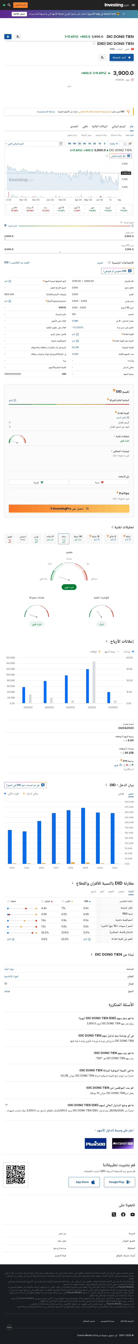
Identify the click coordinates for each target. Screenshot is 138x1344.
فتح (85, 938)
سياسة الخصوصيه (107, 1321)
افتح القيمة (12, 225)
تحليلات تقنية (124, 527)
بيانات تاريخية (101, 135)
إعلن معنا (62, 1240)
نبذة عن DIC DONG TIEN (114, 954)
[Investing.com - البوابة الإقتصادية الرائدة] (117, 5)
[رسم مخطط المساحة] (125, 144)
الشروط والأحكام (127, 1321)
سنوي (131, 793)
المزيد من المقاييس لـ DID (16, 262)
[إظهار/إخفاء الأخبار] (61, 144)
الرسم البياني (119, 126)
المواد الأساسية (11, 976)
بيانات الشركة (116, 135)
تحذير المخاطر (89, 1321)
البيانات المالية (99, 126)
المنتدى (74, 126)
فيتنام (7, 990)
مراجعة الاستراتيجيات (46, 111)
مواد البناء (9, 968)
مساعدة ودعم (60, 1247)
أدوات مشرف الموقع (125, 1255)
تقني (85, 126)
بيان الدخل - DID (122, 785)
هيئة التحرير (60, 1255)
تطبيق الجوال (128, 1240)
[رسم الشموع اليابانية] (130, 144)
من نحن (62, 1233)
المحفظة (131, 1247)
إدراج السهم (72, 135)
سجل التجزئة (86, 135)
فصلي (121, 793)
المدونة (132, 1233)
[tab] (127, 538)
